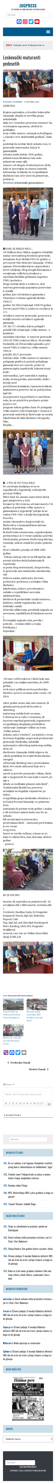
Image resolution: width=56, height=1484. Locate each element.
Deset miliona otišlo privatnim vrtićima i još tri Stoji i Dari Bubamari (27, 1301)
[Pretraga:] (28, 14)
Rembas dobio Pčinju (17, 1185)
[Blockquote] (27, 1103)
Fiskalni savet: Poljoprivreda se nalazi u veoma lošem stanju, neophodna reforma (29, 1176)
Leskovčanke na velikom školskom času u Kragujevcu (11, 1014)
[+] (41, 1103)
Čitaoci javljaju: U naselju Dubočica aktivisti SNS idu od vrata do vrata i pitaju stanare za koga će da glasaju (30, 1259)
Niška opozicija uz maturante (27, 1343)
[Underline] (13, 1103)
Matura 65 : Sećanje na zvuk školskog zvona (12, 1040)
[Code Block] (31, 1103)
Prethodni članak (20, 1062)
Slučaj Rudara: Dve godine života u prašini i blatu (30, 1249)
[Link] (34, 1103)
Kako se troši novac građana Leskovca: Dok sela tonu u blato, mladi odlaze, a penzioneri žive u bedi (29, 1274)
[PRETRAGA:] (20, 1462)
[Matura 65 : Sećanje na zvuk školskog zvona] (13, 1030)
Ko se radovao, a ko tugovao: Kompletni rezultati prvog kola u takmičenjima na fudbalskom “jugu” (30, 1165)
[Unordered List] (24, 1103)
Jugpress (17, 102)
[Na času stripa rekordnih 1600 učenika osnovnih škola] (37, 1004)
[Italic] (9, 1103)
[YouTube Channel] (37, 22)
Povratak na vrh (39, 1470)
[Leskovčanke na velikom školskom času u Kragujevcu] (13, 1004)
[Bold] (6, 1103)
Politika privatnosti (28, 1466)
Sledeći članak (37, 1069)
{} (38, 1103)
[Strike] (16, 1103)
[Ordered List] (20, 1103)
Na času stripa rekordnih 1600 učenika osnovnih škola (35, 1016)
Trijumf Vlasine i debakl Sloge (22, 1204)
